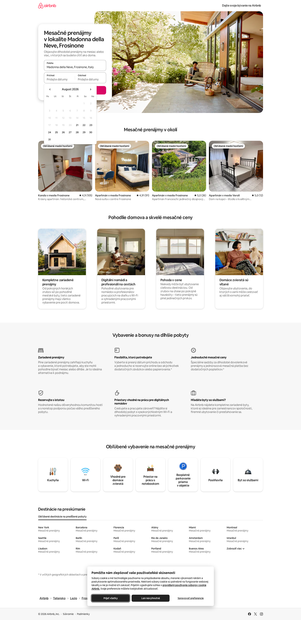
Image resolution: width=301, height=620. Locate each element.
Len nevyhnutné (150, 598)
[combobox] (75, 67)
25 (56, 132)
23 (90, 125)
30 (90, 132)
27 (70, 132)
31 (49, 139)
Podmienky (83, 614)
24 (49, 132)
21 (77, 125)
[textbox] (59, 79)
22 (84, 125)
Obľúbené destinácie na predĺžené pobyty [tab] (62, 516)
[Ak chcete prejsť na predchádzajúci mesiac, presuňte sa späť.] (50, 89)
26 (63, 132)
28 (77, 132)
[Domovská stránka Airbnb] (47, 5)
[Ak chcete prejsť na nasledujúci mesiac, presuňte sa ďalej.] (90, 89)
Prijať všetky (110, 598)
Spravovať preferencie (191, 598)
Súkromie (68, 614)
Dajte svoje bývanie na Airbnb (241, 5)
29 (84, 132)
